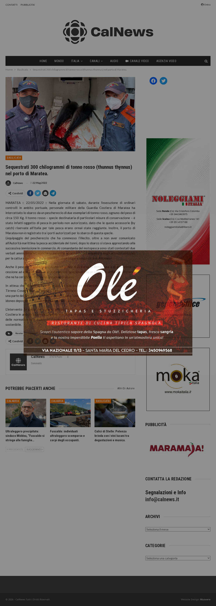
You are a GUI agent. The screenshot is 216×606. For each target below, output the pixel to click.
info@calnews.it (162, 499)
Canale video (139, 61)
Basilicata (14, 157)
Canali (95, 61)
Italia (75, 61)
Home (43, 61)
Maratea (19, 333)
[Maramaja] (177, 450)
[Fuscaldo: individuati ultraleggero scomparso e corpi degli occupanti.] (70, 413)
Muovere (205, 599)
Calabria (13, 401)
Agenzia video (166, 61)
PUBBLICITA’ (28, 4)
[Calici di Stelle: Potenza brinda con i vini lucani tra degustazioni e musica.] (114, 413)
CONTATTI (11, 4)
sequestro (33, 333)
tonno (45, 333)
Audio (114, 61)
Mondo (59, 61)
